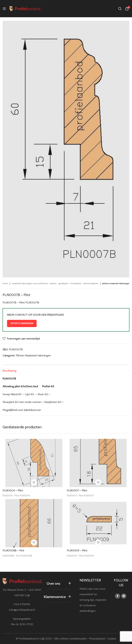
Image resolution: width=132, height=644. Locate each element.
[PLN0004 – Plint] (33, 463)
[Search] (120, 8)
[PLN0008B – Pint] (33, 523)
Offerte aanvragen (21, 323)
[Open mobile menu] (4, 8)
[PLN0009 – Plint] (98, 523)
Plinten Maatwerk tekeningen (115, 283)
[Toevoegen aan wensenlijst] (34, 482)
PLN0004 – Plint (13, 490)
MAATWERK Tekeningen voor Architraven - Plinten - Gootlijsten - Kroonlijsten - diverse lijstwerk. (55, 283)
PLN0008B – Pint (13, 550)
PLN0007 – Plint (77, 490)
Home (5, 283)
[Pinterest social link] (123, 596)
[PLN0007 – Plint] (98, 463)
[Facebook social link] (117, 596)
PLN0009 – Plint (77, 550)
